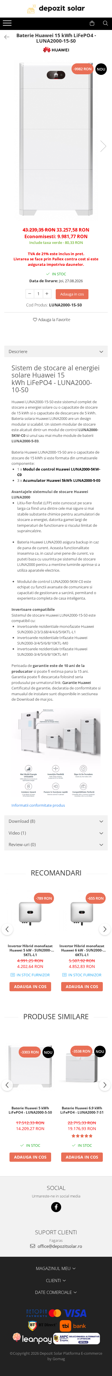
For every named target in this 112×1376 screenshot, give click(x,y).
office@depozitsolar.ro (59, 1246)
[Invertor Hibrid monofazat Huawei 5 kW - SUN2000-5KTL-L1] (30, 914)
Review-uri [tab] (22, 844)
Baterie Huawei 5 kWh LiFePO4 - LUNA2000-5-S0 (30, 1110)
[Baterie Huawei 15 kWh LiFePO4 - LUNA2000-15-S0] (56, 140)
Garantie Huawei (76, 682)
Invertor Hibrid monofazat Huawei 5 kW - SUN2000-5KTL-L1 (30, 950)
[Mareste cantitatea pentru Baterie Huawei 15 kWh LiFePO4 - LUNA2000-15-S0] (47, 293)
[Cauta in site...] (105, 23)
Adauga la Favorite (53, 319)
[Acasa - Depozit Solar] (56, 8)
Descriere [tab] (18, 351)
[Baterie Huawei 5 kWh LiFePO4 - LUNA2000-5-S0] (30, 1067)
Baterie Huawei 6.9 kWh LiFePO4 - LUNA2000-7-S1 (82, 1110)
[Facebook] (56, 1207)
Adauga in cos (72, 294)
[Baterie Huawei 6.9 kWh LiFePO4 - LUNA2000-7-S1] (82, 1066)
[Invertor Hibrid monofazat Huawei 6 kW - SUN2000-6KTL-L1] (82, 914)
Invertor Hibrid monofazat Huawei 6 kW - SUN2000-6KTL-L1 (81, 950)
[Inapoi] (4, 37)
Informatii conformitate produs (38, 805)
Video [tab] (17, 833)
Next (103, 146)
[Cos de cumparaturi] (92, 23)
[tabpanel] (56, 140)
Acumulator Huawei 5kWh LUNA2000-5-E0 (61, 480)
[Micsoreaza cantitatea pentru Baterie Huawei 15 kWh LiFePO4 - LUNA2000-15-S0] (30, 293)
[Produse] (8, 24)
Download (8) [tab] (22, 821)
